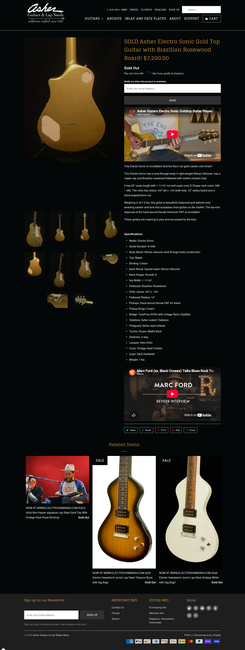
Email (192, 430)
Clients (146, 9)
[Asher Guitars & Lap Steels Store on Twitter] (189, 608)
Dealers (160, 9)
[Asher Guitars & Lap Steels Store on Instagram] (189, 615)
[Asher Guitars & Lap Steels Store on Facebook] (195, 608)
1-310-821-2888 (117, 9)
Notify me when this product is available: (145, 81)
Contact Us (118, 607)
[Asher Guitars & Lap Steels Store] (47, 15)
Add (178, 430)
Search (116, 618)
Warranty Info (156, 613)
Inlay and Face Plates (145, 19)
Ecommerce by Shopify (208, 635)
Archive (114, 19)
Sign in (174, 9)
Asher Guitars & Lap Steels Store (51, 635)
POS (187, 635)
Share (148, 430)
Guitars (93, 19)
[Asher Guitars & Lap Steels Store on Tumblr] (215, 608)
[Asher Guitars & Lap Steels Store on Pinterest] (208, 608)
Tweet (133, 430)
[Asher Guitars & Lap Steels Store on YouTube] (202, 608)
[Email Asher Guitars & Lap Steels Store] (195, 615)
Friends (116, 613)
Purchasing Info (157, 607)
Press (134, 9)
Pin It (163, 430)
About (175, 19)
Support (191, 19)
